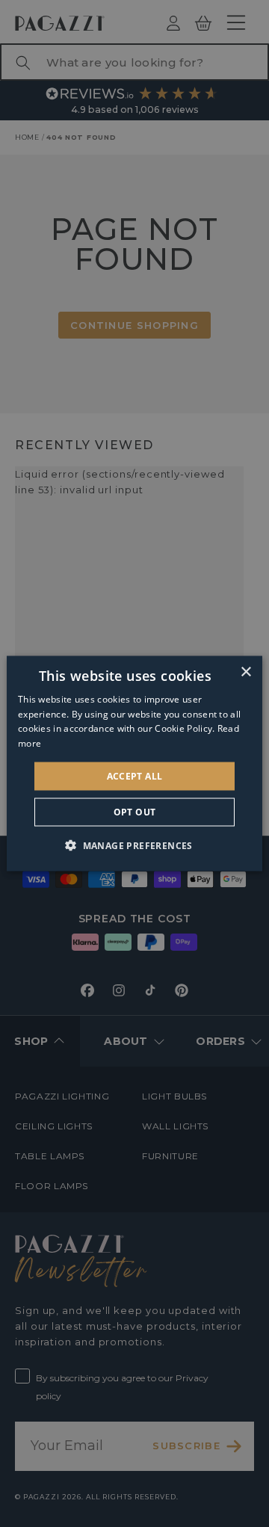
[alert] (134, 763)
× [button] (245, 671)
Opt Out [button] (135, 812)
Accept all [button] (135, 776)
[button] (134, 845)
